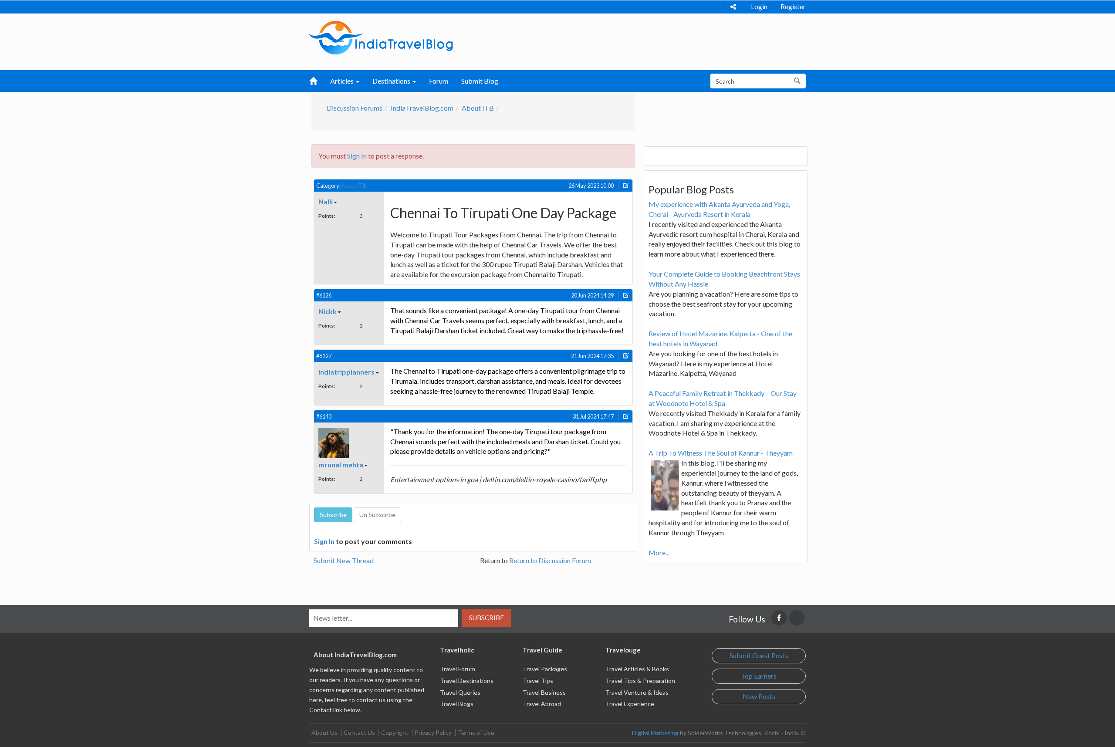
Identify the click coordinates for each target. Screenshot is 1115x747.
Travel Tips (538, 680)
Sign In (357, 156)
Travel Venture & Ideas (637, 692)
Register (793, 6)
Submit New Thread (344, 560)
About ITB (478, 108)
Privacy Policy (433, 732)
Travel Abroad (542, 703)
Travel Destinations (466, 680)
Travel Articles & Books (637, 669)
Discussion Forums (354, 108)
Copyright (395, 732)
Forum (438, 81)
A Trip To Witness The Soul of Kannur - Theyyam (721, 453)
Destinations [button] (392, 81)
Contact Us (359, 732)
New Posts (759, 696)
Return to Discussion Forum (550, 560)
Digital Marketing (655, 733)
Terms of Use (476, 732)
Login (759, 6)
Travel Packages (545, 669)
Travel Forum (457, 669)
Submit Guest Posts (759, 655)
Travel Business (544, 692)
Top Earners (759, 676)
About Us (324, 732)
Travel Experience (629, 703)
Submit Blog (479, 81)
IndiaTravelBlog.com (422, 108)
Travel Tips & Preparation (640, 680)
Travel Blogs (456, 703)
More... (659, 552)
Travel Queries (460, 692)
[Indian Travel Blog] (381, 37)
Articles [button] (342, 81)
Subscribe (486, 618)
